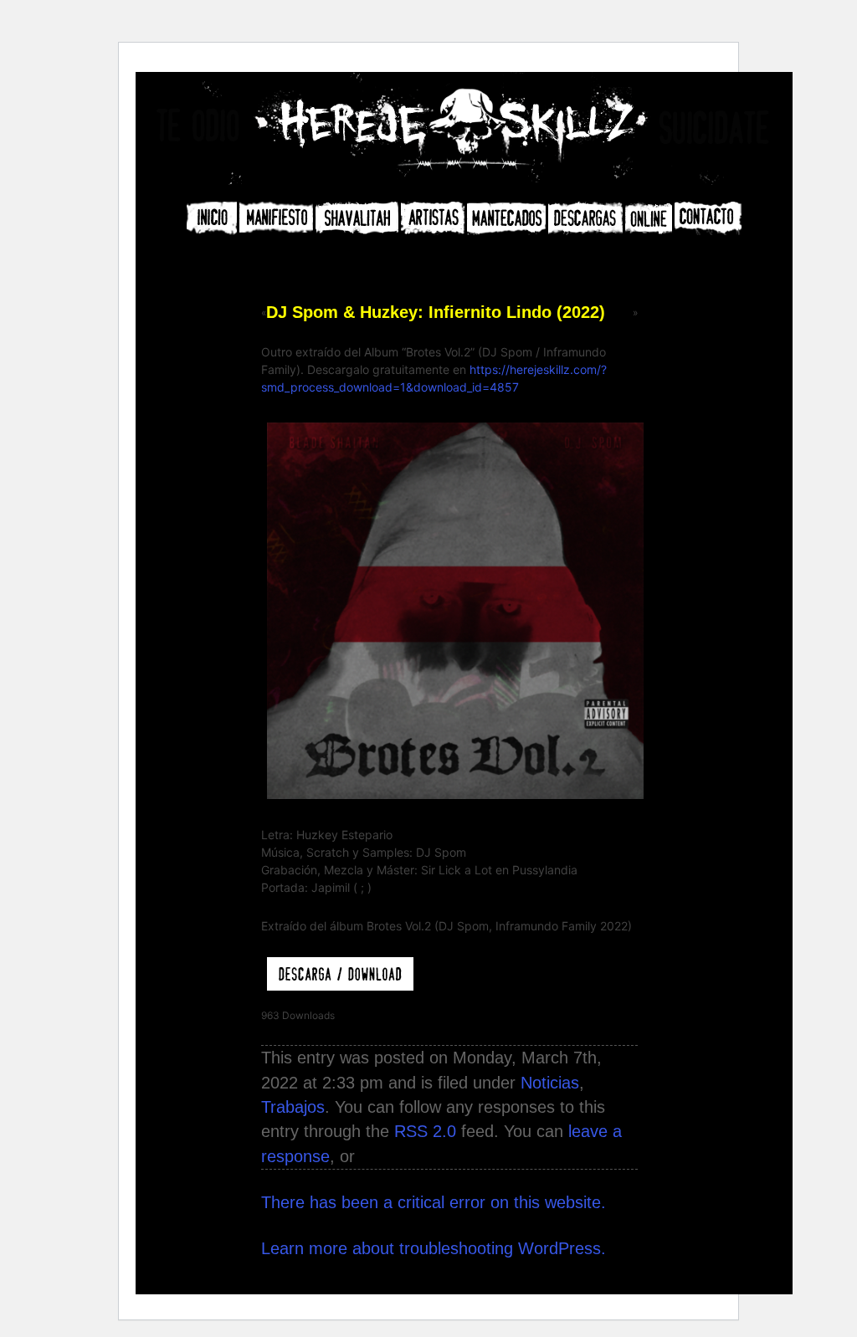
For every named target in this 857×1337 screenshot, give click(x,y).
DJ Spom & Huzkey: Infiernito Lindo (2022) (435, 312)
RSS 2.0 (425, 1131)
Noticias (550, 1082)
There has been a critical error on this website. (433, 1202)
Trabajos (293, 1107)
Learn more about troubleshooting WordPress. (433, 1248)
